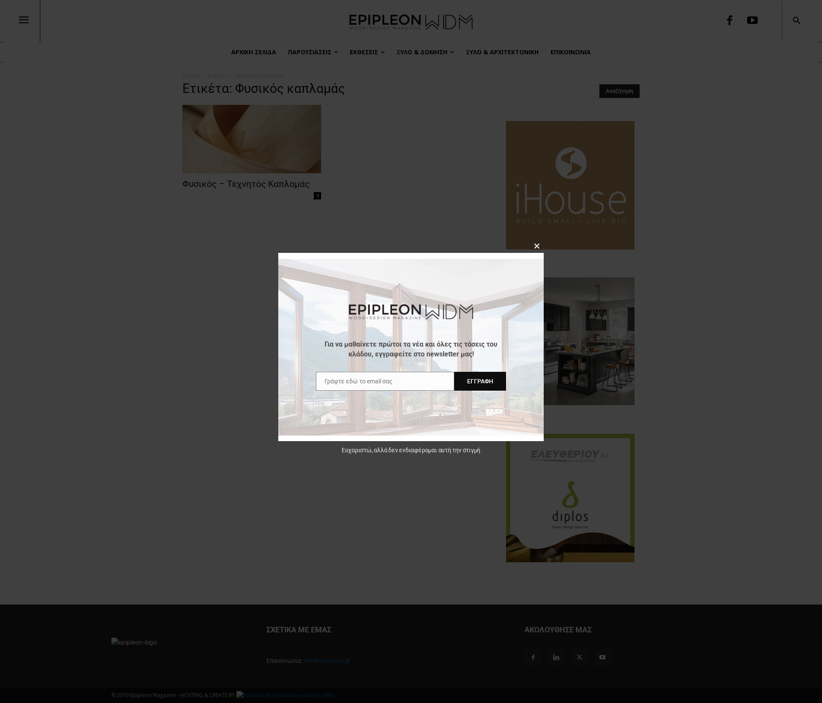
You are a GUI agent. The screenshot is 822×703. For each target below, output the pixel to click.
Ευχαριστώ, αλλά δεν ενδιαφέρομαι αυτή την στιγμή (411, 450)
